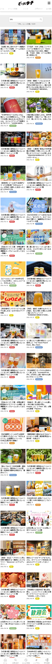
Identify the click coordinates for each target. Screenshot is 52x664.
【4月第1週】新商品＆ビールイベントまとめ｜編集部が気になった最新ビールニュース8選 (13, 654)
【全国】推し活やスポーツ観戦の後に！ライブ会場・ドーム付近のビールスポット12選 (13, 49)
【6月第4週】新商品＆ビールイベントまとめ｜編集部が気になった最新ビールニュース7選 (13, 151)
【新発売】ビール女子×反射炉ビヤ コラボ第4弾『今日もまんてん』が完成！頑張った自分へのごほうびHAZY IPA (13, 186)
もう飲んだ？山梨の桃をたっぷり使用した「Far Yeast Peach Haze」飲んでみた (39, 343)
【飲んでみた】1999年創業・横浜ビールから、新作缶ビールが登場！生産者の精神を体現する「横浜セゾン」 (13, 469)
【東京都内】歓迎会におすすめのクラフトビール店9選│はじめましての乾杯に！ (39, 624)
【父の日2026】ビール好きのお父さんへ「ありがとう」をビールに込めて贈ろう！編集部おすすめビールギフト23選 (39, 218)
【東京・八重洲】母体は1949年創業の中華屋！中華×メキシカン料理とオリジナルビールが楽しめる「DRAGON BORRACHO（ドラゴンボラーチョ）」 (39, 153)
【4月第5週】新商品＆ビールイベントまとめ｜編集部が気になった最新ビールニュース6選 (39, 468)
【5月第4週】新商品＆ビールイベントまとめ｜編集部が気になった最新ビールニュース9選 (39, 281)
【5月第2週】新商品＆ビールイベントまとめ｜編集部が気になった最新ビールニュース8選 (13, 372)
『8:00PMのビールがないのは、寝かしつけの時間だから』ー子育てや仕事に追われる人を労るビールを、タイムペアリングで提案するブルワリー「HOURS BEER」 (13, 119)
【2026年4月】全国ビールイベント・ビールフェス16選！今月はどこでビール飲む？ (39, 654)
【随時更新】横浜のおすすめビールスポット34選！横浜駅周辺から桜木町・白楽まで (39, 436)
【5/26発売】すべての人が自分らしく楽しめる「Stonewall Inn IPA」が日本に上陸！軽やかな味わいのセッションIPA (39, 373)
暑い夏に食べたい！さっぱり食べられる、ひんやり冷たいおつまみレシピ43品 (39, 249)
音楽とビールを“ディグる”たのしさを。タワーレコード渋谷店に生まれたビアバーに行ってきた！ (39, 560)
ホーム (5, 659)
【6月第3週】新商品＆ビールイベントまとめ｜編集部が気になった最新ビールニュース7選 (39, 185)
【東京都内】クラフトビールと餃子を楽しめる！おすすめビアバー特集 (13, 311)
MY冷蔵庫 (47, 659)
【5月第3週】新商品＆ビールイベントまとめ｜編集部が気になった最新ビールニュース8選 (13, 343)
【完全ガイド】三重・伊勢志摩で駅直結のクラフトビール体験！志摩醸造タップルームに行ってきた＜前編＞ (13, 405)
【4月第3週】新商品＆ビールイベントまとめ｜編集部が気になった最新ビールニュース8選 (13, 530)
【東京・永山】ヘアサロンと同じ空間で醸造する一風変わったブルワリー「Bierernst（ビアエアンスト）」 (13, 561)
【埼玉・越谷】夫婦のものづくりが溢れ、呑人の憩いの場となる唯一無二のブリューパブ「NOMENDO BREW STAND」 (39, 312)
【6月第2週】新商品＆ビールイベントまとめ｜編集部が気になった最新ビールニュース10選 (13, 217)
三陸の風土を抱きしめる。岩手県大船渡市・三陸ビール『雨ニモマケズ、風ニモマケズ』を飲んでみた (39, 118)
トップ (25, 9)
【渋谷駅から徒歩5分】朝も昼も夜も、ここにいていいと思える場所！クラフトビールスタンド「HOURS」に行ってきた (39, 593)
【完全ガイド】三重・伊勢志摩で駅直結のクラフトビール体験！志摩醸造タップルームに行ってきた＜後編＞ (13, 250)
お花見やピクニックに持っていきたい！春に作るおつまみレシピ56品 (13, 624)
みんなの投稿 (26, 659)
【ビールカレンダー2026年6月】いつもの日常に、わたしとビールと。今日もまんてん (13, 281)
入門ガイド (39, 9)
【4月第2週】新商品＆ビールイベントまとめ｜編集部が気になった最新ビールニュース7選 (13, 592)
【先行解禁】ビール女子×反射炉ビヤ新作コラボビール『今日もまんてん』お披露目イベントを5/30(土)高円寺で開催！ (13, 437)
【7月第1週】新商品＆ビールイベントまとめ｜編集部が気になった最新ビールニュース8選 (13, 83)
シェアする (36, 659)
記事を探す (15, 659)
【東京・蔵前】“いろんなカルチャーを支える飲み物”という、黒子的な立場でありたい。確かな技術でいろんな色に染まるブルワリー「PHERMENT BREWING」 (39, 85)
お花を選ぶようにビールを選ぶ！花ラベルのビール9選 (39, 529)
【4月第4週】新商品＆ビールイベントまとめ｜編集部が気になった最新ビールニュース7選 (13, 500)
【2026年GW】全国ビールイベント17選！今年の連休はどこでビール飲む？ (39, 500)
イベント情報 (12, 9)
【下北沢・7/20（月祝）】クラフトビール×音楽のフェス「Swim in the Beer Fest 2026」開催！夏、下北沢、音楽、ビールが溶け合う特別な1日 (39, 51)
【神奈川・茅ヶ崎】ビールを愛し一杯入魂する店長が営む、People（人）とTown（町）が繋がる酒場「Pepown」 (39, 405)
